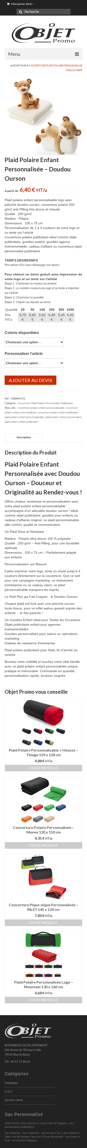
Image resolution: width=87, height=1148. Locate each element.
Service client (14, 1100)
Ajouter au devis (30, 380)
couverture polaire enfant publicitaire (58, 412)
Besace (75, 1133)
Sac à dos (62, 1133)
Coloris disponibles (22, 333)
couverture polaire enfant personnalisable (41, 407)
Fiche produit (43, 768)
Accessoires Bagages (24, 1140)
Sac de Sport (48, 1133)
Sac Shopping (12, 1133)
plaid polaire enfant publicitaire (21, 421)
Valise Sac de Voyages (17, 1136)
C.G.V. (9, 1091)
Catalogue (11, 1083)
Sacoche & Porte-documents (47, 1136)
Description (24, 437)
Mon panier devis (22, 4)
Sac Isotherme (31, 1133)
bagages (62, 1123)
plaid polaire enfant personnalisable (24, 417)
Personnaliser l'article (24, 354)
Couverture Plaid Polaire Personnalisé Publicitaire (45, 403)
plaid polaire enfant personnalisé (63, 417)
